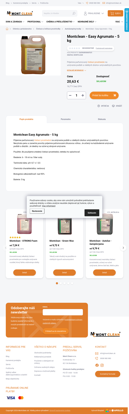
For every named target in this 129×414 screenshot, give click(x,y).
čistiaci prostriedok (96, 62)
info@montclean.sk (107, 353)
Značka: (75, 55)
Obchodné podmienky (42, 353)
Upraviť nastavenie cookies (59, 410)
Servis (34, 3)
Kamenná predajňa (20, 3)
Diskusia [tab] (102, 119)
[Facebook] (97, 365)
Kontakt (37, 375)
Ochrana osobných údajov (44, 367)
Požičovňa (44, 3)
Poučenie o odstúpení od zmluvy (43, 362)
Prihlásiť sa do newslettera (55, 331)
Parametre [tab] (66, 119)
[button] (57, 283)
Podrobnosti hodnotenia (104, 48)
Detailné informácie (75, 70)
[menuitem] (15, 22)
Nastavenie (37, 211)
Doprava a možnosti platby (44, 371)
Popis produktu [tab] (26, 119)
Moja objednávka (12, 379)
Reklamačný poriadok (42, 357)
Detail (24, 273)
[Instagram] (102, 365)
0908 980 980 (105, 358)
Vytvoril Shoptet (97, 410)
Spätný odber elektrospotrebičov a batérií (16, 373)
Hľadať (74, 13)
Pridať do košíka (100, 95)
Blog (7, 3)
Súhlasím (92, 213)
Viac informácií (48, 206)
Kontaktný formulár (107, 374)
